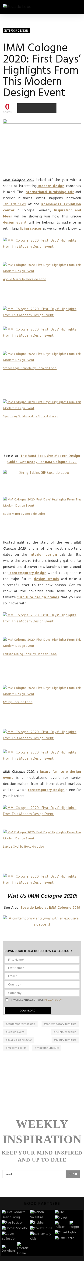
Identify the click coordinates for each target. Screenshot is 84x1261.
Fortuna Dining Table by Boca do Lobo (30, 654)
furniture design (66, 1032)
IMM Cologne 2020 (19, 1040)
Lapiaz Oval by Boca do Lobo (23, 846)
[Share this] (22, 108)
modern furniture (48, 1048)
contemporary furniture (61, 1024)
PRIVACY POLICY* (53, 1000)
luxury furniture (66, 1040)
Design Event (15, 1032)
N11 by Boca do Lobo (18, 702)
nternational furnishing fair (50, 192)
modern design (17, 1048)
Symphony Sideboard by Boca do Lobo (30, 416)
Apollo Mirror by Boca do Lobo (24, 279)
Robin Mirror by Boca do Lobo (24, 513)
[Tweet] (32, 108)
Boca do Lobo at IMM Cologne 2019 (50, 908)
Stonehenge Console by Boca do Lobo (30, 368)
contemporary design (21, 1024)
